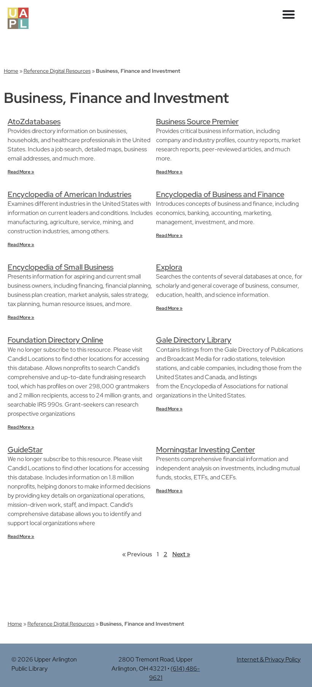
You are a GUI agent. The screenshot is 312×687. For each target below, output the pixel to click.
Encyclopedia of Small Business (60, 267)
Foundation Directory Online (55, 340)
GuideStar (25, 450)
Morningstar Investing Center (205, 450)
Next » (181, 554)
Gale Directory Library (193, 340)
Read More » (21, 172)
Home (11, 70)
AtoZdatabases (34, 122)
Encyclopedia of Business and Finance (220, 194)
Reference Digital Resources (57, 70)
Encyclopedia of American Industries (69, 194)
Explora (169, 267)
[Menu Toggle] (288, 14)
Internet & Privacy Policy (269, 659)
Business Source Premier (197, 122)
